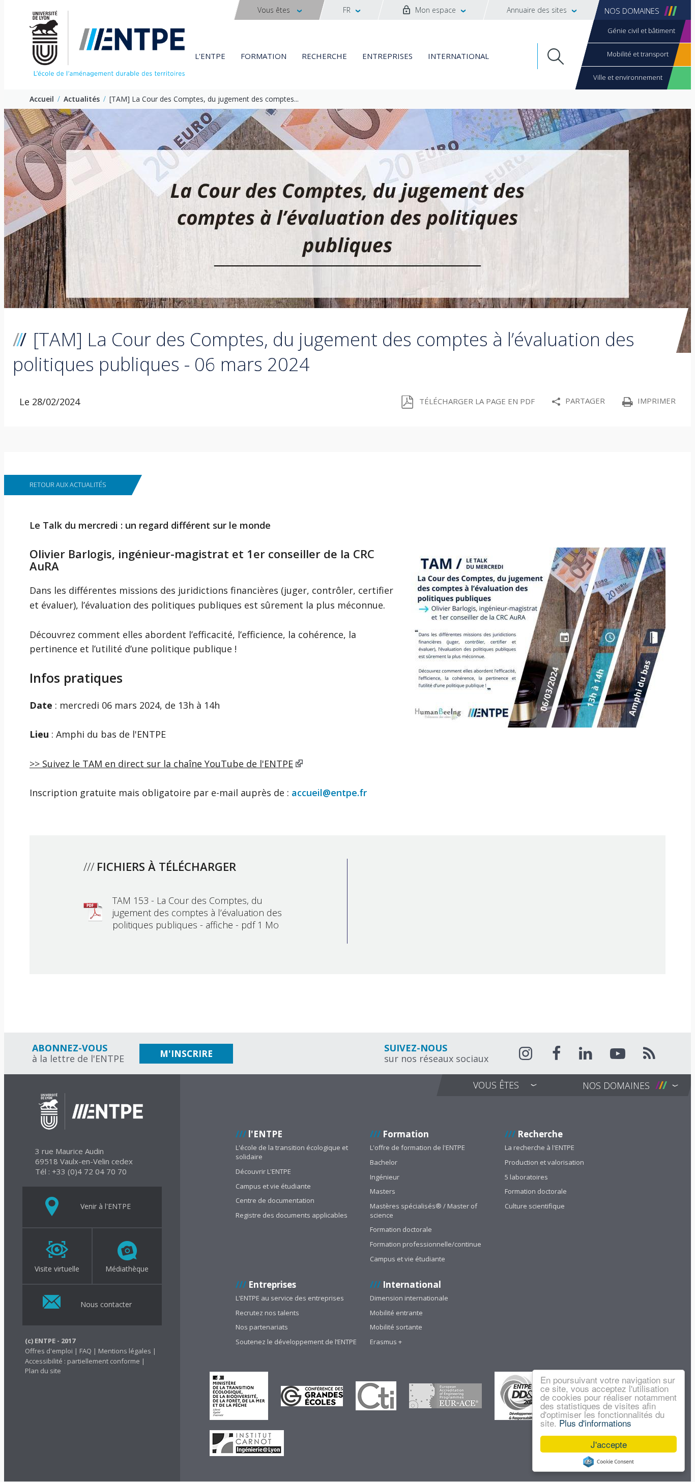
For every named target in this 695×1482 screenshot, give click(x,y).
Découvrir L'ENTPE (263, 1171)
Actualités (82, 99)
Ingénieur (384, 1177)
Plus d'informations (595, 1422)
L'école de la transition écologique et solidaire (292, 1152)
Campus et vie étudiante (273, 1186)
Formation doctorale (401, 1229)
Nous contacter (105, 1304)
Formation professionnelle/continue (425, 1244)
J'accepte (609, 1444)
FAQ (85, 1350)
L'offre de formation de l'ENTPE (417, 1147)
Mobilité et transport (638, 53)
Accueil (42, 99)
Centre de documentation (275, 1200)
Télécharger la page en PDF (477, 401)
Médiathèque (127, 1269)
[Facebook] (556, 1055)
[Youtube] (617, 1055)
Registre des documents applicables (291, 1215)
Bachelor (383, 1162)
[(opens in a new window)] (239, 1396)
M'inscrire (186, 1054)
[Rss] (649, 1055)
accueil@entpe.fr (329, 793)
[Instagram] (526, 1053)
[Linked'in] (585, 1055)
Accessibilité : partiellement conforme (82, 1361)
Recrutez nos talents (267, 1312)
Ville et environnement (627, 77)
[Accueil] (107, 46)
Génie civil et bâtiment (641, 30)
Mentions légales (124, 1350)
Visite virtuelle (57, 1269)
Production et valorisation (544, 1162)
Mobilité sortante (396, 1327)
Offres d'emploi (49, 1350)
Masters (382, 1191)
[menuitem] (279, 10)
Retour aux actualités (68, 484)
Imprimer (657, 401)
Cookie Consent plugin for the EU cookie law (608, 1461)
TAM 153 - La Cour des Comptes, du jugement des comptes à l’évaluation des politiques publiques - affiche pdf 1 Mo (197, 912)
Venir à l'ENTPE (104, 1206)
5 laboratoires (526, 1177)
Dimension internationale (409, 1298)
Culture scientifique (535, 1206)
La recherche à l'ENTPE (539, 1147)
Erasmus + (386, 1341)
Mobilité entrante (396, 1312)
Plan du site (43, 1370)
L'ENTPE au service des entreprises (290, 1298)
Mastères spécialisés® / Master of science (423, 1210)
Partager (585, 401)
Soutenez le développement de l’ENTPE (296, 1341)
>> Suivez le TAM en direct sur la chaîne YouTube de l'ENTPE (161, 764)
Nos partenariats (262, 1327)
